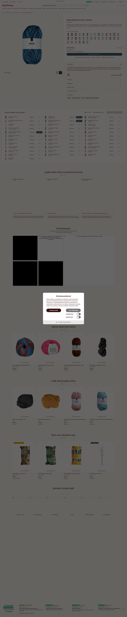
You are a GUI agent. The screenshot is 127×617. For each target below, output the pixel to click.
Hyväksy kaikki (53, 310)
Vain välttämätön (73, 310)
